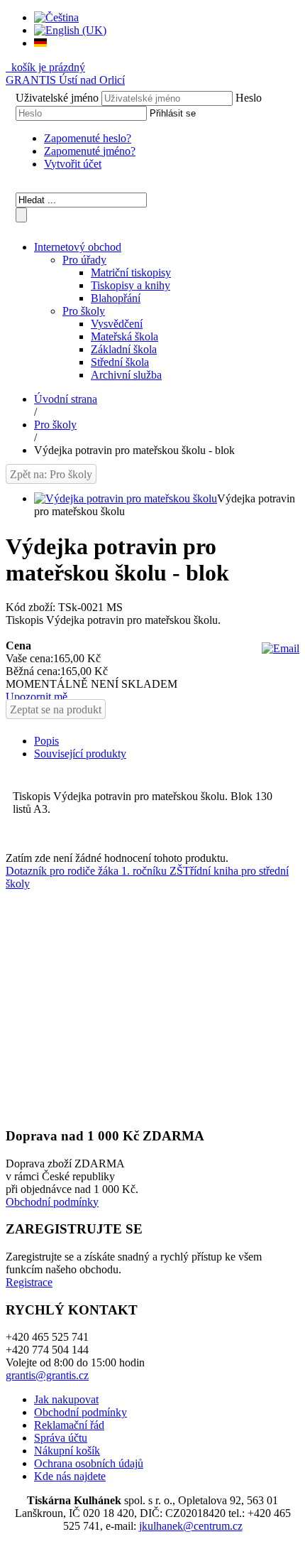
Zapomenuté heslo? (87, 138)
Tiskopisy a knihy (130, 285)
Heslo (248, 98)
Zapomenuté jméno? (89, 151)
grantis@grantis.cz (47, 1375)
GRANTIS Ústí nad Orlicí (65, 80)
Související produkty (80, 753)
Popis (46, 741)
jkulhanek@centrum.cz (191, 1526)
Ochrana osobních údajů (88, 1463)
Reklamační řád (69, 1425)
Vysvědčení (117, 324)
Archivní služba (126, 375)
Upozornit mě (36, 697)
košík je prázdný (47, 67)
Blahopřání (115, 298)
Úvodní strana (65, 399)
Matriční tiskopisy (131, 272)
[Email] (280, 648)
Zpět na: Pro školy (51, 474)
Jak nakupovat (66, 1399)
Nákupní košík (67, 1451)
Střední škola (120, 362)
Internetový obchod (77, 247)
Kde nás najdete (70, 1476)
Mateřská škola (124, 336)
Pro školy (83, 311)
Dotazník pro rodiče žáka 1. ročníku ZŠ (94, 871)
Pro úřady (84, 260)
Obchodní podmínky (52, 1202)
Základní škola (124, 349)
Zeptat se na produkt (55, 709)
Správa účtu (60, 1438)
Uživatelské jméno (57, 98)
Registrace (29, 1282)
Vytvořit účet (72, 164)
